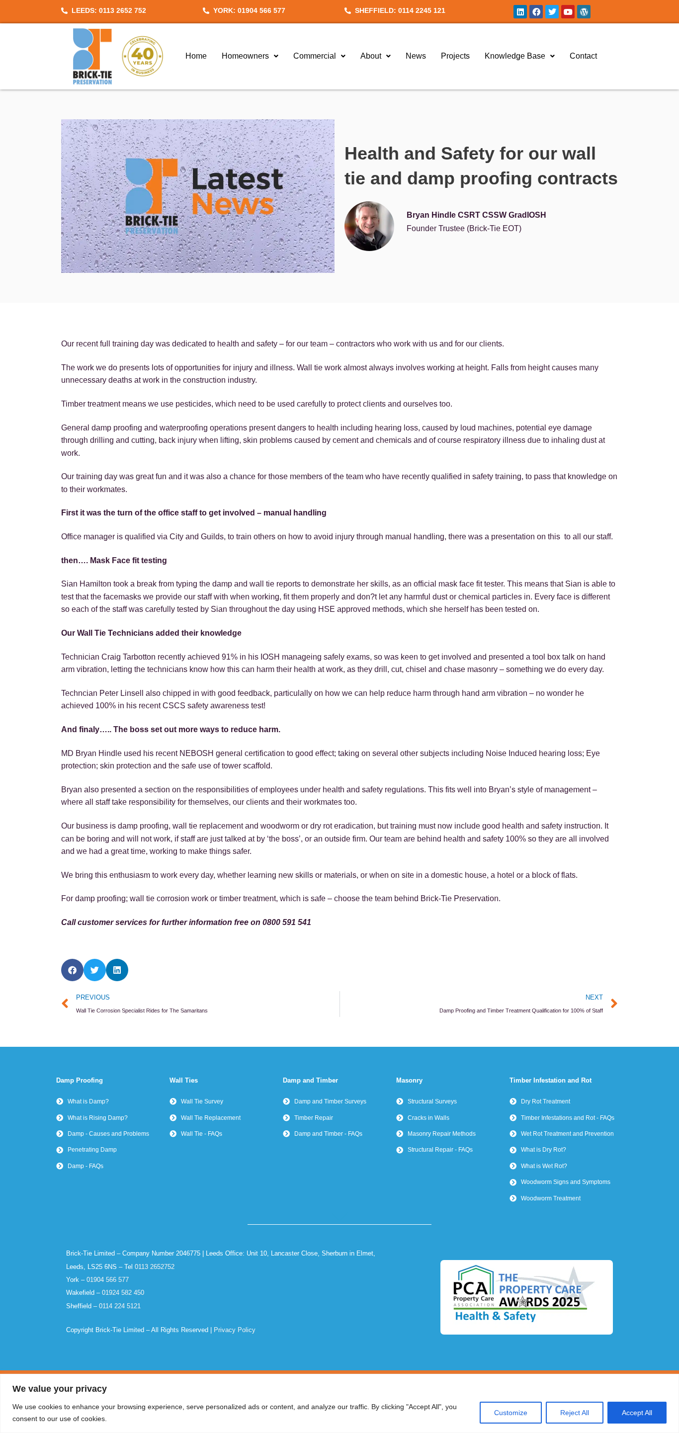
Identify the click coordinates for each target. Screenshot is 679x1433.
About (370, 56)
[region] (339, 1403)
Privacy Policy (234, 1330)
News (416, 56)
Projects (455, 56)
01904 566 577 (107, 1279)
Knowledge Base (515, 56)
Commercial (314, 56)
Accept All (637, 1413)
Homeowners (245, 56)
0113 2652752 (154, 1266)
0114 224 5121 (120, 1306)
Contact (583, 56)
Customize (510, 1413)
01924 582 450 (123, 1292)
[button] (72, 970)
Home (196, 56)
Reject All (574, 1413)
